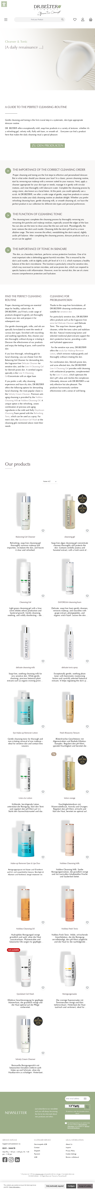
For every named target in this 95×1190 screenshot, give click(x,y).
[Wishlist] (74, 19)
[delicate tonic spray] (69, 642)
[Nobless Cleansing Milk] (69, 838)
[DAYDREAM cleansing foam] (69, 577)
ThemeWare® (62, 1176)
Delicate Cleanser (29, 363)
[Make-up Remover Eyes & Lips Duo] (25, 838)
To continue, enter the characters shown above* (77, 1112)
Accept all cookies (85, 1186)
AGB (35, 1157)
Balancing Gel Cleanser (25, 537)
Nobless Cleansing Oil (30, 400)
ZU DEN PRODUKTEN (47, 146)
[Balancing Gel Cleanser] (25, 511)
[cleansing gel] (69, 511)
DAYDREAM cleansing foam (69, 602)
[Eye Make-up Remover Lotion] (25, 707)
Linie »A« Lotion (25, 798)
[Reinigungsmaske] (69, 968)
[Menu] (5, 19)
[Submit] (85, 1098)
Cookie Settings (71, 1154)
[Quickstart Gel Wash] (25, 968)
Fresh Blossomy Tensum (70, 733)
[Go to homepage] (47, 10)
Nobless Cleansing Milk (69, 863)
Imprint (68, 1148)
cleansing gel (69, 537)
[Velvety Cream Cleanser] (25, 1034)
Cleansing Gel (25, 602)
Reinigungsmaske (69, 994)
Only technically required (54, 1186)
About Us (69, 1144)
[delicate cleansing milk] (25, 642)
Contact (36, 1148)
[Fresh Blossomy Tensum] (69, 707)
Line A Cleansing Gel (34, 366)
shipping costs (39, 1174)
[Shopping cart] (90, 19)
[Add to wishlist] (43, 530)
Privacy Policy (70, 1151)
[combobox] (37, 19)
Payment (37, 1154)
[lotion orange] (69, 773)
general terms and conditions (78, 1127)
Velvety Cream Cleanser (19, 394)
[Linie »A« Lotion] (25, 773)
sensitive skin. (66, 311)
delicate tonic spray (70, 667)
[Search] (62, 19)
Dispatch (37, 1151)
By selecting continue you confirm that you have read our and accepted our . (79, 1125)
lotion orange (69, 798)
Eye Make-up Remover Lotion (25, 733)
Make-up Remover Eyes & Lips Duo (25, 863)
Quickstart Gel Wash (28, 419)
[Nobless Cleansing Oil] (25, 903)
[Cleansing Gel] (25, 577)
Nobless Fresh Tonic (69, 929)
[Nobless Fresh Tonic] (69, 903)
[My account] (82, 19)
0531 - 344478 (8, 1148)
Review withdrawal (72, 1157)
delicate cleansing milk (25, 667)
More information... (15, 1187)
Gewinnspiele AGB (40, 1144)
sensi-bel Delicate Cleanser (62, 323)
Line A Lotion (62, 374)
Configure (71, 1186)
